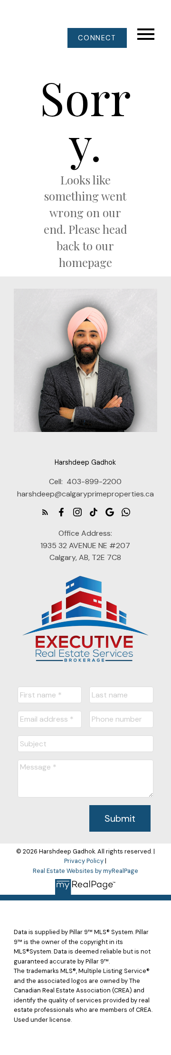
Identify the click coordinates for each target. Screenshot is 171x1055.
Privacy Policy (84, 861)
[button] (97, 38)
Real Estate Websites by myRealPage (85, 871)
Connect (97, 38)
